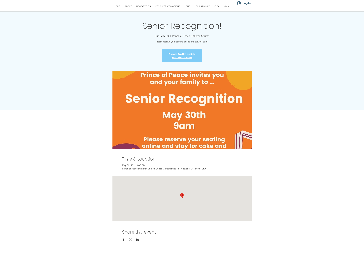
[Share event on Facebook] (123, 240)
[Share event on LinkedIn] (137, 240)
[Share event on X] (130, 240)
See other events (182, 57)
